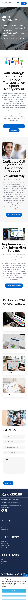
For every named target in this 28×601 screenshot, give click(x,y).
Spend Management (11, 394)
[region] (14, 589)
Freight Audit (9, 329)
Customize (14, 594)
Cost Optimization (10, 351)
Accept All (14, 590)
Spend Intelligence (11, 372)
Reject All (14, 597)
